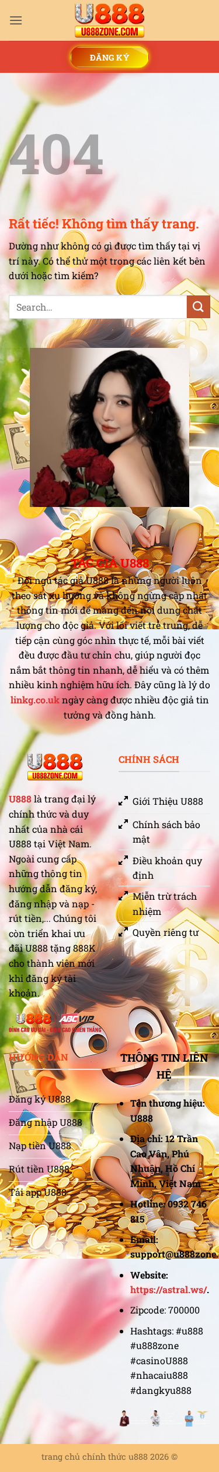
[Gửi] (198, 306)
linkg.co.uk (35, 699)
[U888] (109, 20)
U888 (20, 799)
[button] (16, 20)
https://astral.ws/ (168, 1289)
